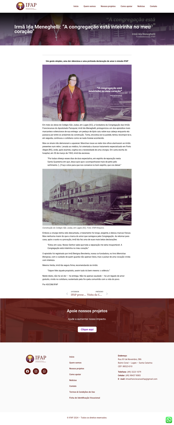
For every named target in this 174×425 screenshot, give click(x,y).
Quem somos (90, 6)
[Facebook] (27, 371)
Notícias (141, 6)
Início (75, 6)
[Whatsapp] (44, 371)
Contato (153, 6)
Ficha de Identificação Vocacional (84, 398)
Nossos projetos (108, 6)
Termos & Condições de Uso (82, 392)
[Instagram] (36, 371)
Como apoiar (126, 6)
